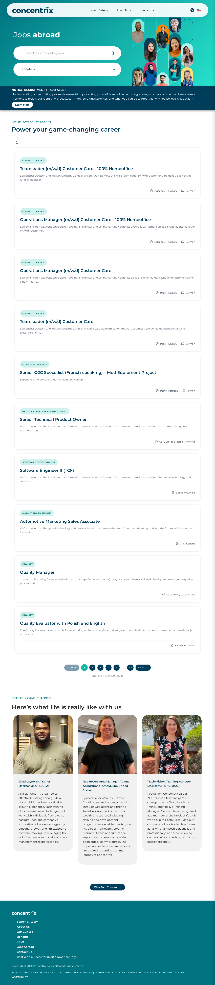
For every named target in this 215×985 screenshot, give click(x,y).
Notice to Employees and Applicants (34, 972)
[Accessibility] (192, 10)
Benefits (22, 936)
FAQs (20, 941)
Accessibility (20, 977)
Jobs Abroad (25, 946)
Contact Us (147, 10)
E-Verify (120, 972)
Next (141, 667)
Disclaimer (65, 972)
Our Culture (25, 931)
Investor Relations (174, 972)
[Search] (112, 53)
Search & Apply (99, 10)
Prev (74, 667)
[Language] (199, 10)
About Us (122, 10)
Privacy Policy (83, 972)
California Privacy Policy (144, 972)
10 (130, 667)
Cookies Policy (104, 972)
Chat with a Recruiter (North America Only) (47, 957)
